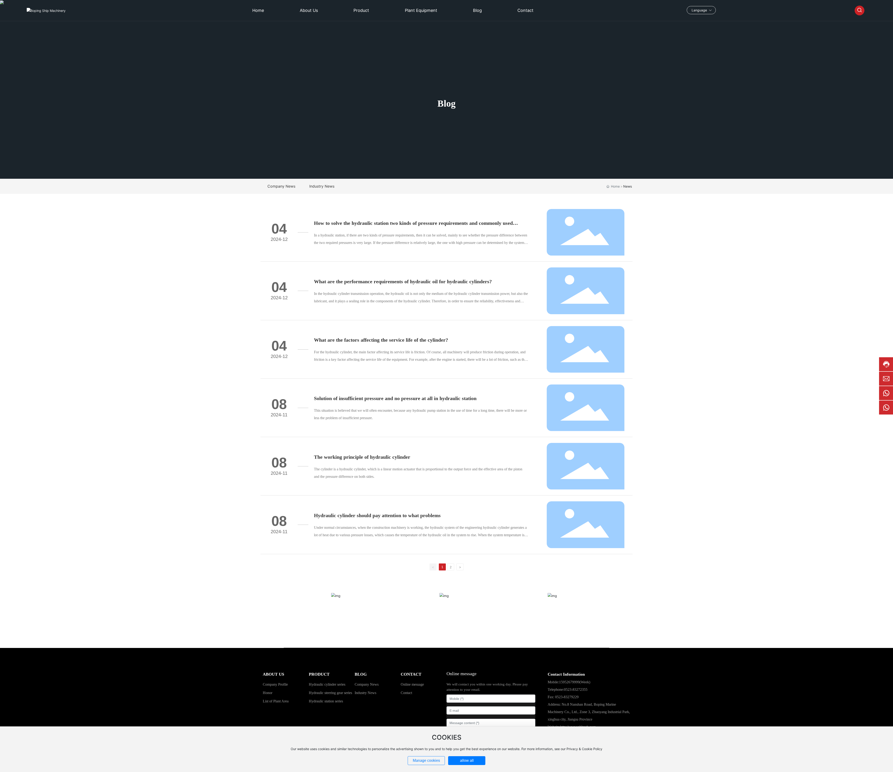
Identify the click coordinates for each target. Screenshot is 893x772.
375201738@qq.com (555, 630)
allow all (467, 760)
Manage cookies (426, 760)
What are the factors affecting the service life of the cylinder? (381, 340)
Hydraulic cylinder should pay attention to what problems (377, 515)
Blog (446, 103)
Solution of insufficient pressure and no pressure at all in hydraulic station (395, 398)
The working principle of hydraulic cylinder (362, 457)
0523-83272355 (575, 689)
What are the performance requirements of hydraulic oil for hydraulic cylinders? (403, 281)
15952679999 (446, 626)
